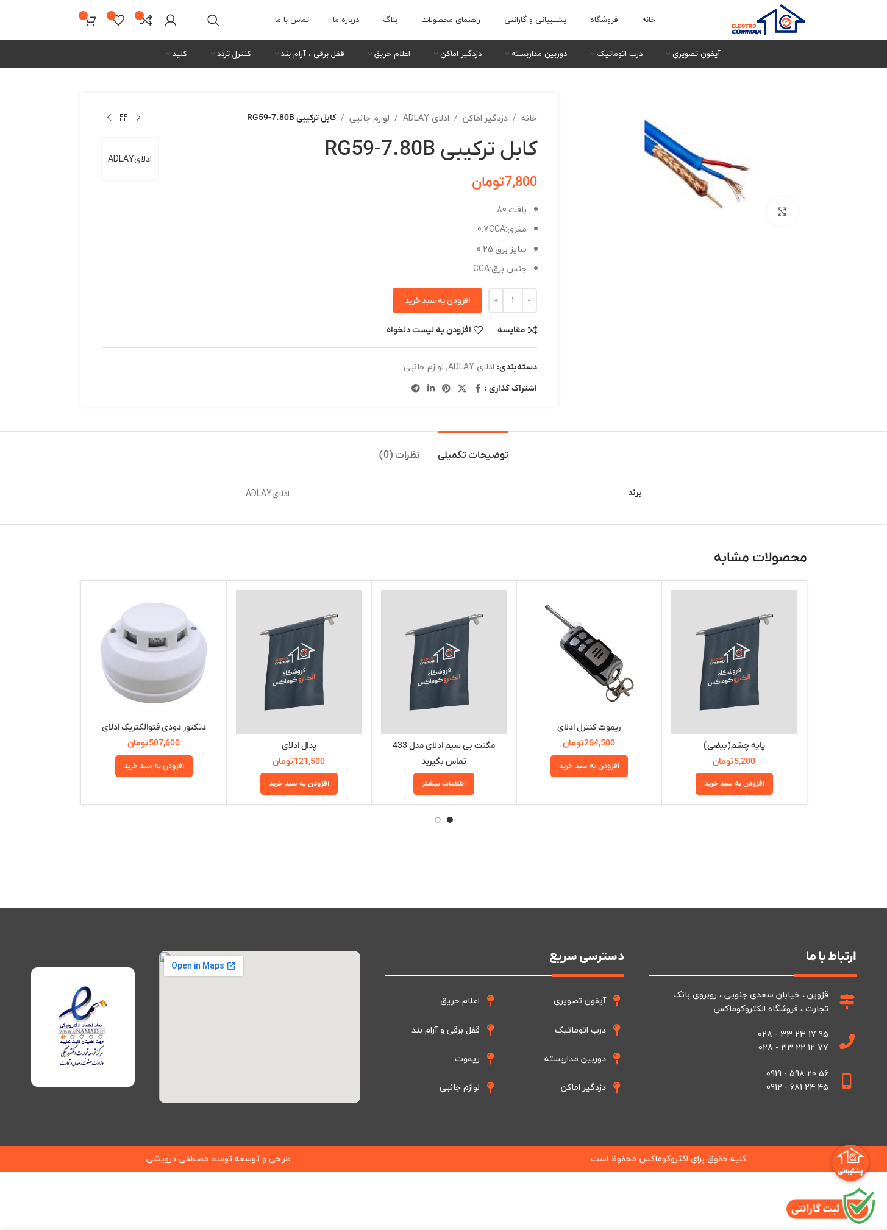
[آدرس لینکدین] (431, 388)
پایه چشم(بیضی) (734, 746)
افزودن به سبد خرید (437, 301)
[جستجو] (213, 20)
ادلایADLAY (130, 158)
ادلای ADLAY (426, 118)
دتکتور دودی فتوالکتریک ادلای (154, 727)
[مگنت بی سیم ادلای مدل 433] (444, 662)
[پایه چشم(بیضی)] (734, 662)
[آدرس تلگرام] (416, 388)
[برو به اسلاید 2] (438, 820)
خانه (529, 118)
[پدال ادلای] (299, 662)
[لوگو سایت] (768, 18)
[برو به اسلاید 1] (450, 820)
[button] (734, 784)
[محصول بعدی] (109, 118)
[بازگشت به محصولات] (123, 118)
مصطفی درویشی (177, 1158)
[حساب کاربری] (171, 20)
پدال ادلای (299, 746)
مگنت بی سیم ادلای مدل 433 (444, 746)
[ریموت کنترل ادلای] (589, 653)
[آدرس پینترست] (446, 388)
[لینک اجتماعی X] (462, 388)
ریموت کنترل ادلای (589, 727)
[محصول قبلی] (138, 118)
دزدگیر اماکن (485, 118)
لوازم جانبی (369, 118)
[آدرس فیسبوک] (477, 388)
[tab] (473, 449)
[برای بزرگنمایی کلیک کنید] (782, 211)
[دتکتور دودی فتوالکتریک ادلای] (154, 653)
